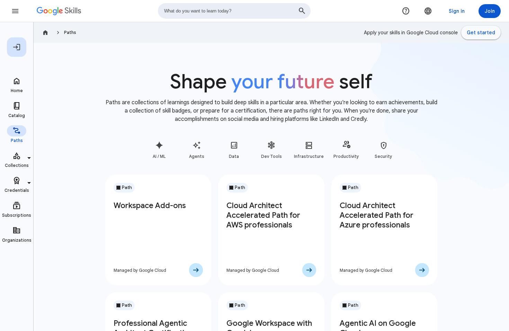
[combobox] (234, 11)
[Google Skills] (59, 11)
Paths (70, 32)
